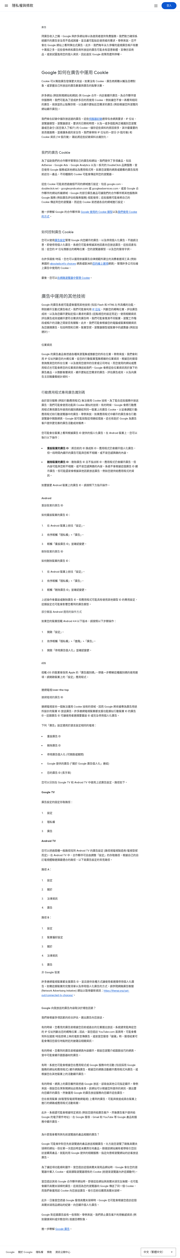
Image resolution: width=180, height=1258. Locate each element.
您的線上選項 (100, 263)
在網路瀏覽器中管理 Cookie (73, 277)
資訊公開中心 (62, 1252)
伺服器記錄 (95, 118)
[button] (6, 5)
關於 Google (25, 1252)
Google (10, 1252)
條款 (49, 1252)
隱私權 (39, 1252)
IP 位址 (96, 309)
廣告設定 (60, 240)
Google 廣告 (62, 1229)
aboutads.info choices (63, 263)
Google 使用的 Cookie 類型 (96, 212)
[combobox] (158, 1252)
